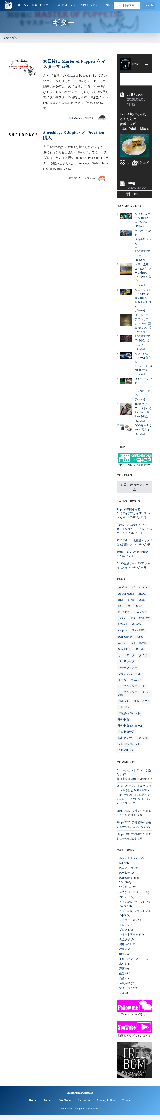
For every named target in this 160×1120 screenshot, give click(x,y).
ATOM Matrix (126, 593)
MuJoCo (136, 624)
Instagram (84, 1100)
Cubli (142, 599)
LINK (108, 5)
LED (132, 618)
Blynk (131, 599)
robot (140, 636)
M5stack (122, 624)
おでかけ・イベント (131, 892)
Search (148, 5)
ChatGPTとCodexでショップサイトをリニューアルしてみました (134, 529)
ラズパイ (136, 679)
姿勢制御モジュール (130, 725)
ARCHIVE (89, 5)
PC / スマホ (126, 867)
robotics (122, 643)
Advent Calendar (128, 858)
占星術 (123, 949)
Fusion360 (140, 612)
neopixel (123, 630)
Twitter (48, 1100)
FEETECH (124, 612)
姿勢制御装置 (126, 731)
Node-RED (138, 630)
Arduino (143, 587)
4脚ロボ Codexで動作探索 (132, 552)
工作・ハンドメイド (131, 958)
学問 (122, 954)
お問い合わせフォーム (134, 487)
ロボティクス (141, 701)
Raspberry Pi (125, 636)
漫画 (122, 968)
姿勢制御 (123, 719)
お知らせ (124, 897)
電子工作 (124, 988)
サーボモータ (126, 655)
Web (121, 882)
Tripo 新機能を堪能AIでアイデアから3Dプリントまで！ (133, 513)
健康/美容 (125, 944)
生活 (122, 973)
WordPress (125, 887)
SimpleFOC (124, 649)
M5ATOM (144, 618)
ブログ (123, 929)
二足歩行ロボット (129, 713)
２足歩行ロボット (129, 744)
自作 (122, 978)
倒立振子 (124, 939)
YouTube (65, 1100)
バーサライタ (126, 661)
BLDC (142, 593)
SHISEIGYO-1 (139, 643)
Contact (126, 1100)
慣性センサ (125, 737)
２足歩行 (141, 737)
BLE (121, 599)
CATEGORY (66, 5)
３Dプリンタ (126, 750)
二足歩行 (123, 707)
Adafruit (123, 587)
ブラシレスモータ (129, 673)
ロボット (123, 701)
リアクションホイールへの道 (133, 693)
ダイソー (144, 655)
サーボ (140, 649)
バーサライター (127, 667)
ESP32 (138, 606)
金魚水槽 (124, 983)
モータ (122, 679)
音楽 (71, 118)
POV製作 (124, 872)
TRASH (136, 194)
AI (133, 587)
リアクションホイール (132, 686)
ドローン (124, 924)
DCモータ (124, 606)
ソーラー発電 (127, 919)
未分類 (123, 963)
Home (5, 37)
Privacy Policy (106, 1100)
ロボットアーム (128, 934)
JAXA (121, 618)
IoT (121, 863)
